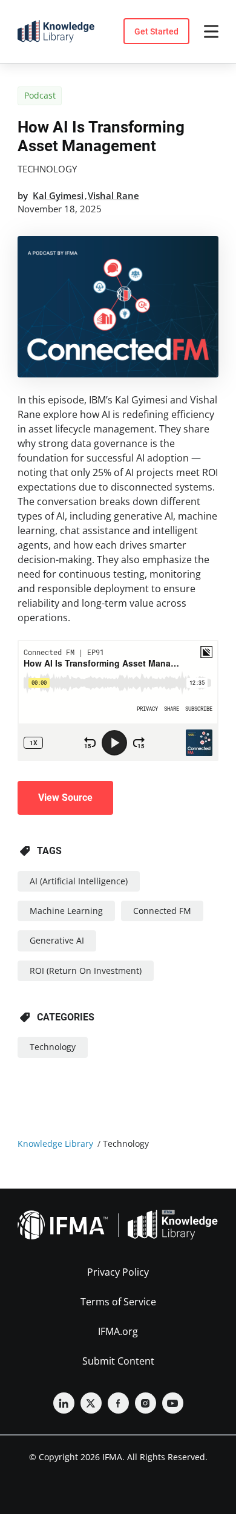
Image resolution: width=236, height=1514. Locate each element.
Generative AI (57, 940)
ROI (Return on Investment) (86, 970)
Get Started (156, 31)
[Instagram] (145, 1403)
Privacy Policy (118, 1272)
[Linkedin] (63, 1403)
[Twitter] (91, 1403)
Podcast (40, 95)
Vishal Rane (113, 195)
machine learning (66, 910)
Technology (47, 169)
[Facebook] (118, 1403)
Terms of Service (118, 1301)
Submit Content (118, 1361)
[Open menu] (211, 31)
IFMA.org (118, 1331)
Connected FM (162, 910)
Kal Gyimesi (58, 195)
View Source (65, 797)
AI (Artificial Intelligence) (79, 881)
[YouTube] (172, 1403)
